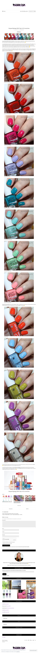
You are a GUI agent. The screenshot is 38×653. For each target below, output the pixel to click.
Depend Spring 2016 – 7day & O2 (7, 501)
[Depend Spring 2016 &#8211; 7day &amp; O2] (7, 498)
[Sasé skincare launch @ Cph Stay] (16, 584)
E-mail (3, 531)
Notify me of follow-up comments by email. (9, 542)
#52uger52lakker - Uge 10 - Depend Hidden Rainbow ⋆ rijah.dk (13, 514)
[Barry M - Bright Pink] (21, 594)
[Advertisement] (19, 19)
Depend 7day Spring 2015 (28, 501)
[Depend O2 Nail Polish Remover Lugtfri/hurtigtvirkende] (19, 498)
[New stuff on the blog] (31, 584)
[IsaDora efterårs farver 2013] (7, 594)
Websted (3, 534)
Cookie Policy (18, 651)
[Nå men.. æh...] (7, 584)
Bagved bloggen (4, 640)
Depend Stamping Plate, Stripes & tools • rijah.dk (11, 513)
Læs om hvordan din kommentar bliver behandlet (22, 546)
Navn (3, 528)
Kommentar (4, 520)
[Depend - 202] (31, 594)
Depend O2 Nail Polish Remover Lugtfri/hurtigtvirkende (18, 502)
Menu (4, 11)
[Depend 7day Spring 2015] (30, 498)
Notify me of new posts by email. (7, 543)
